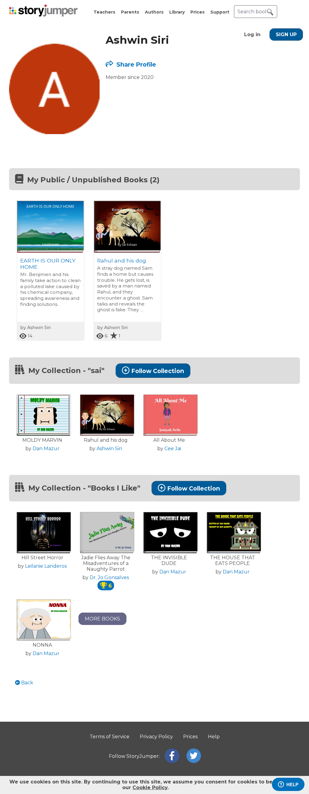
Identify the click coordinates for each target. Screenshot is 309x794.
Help (214, 736)
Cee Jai (172, 448)
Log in (252, 34)
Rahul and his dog (121, 260)
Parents (130, 12)
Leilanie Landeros (46, 566)
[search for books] (270, 12)
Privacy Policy (156, 736)
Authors (154, 12)
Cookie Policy (149, 787)
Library (177, 12)
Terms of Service (109, 736)
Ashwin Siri (109, 448)
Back (26, 683)
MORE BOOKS (102, 619)
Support (219, 12)
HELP (292, 784)
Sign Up (286, 34)
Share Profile (135, 64)
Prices (197, 12)
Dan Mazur (46, 448)
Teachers (104, 12)
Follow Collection (157, 371)
